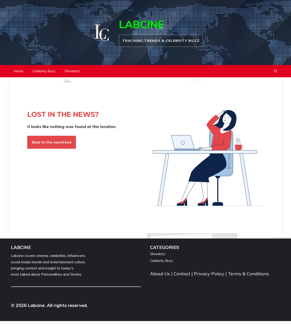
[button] (275, 71)
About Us (160, 273)
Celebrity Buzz (44, 71)
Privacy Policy (209, 273)
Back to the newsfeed (51, 142)
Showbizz (72, 71)
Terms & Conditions (248, 273)
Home (18, 71)
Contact (182, 273)
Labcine (141, 24)
